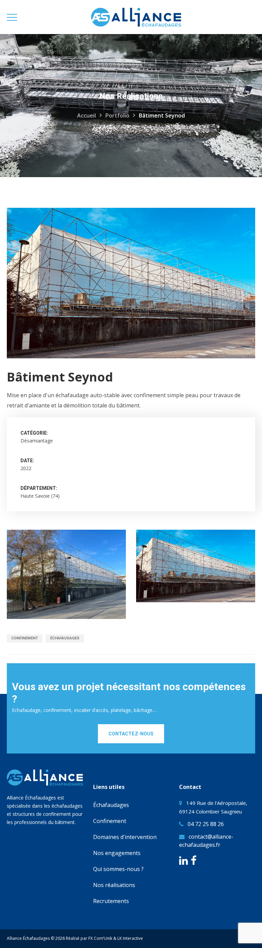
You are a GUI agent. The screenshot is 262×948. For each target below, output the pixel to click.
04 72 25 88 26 (206, 824)
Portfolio (117, 115)
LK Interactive (130, 938)
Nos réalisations (114, 885)
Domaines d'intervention (125, 837)
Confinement (24, 638)
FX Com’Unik (100, 938)
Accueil (86, 115)
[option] (66, 574)
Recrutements (111, 901)
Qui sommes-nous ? (118, 869)
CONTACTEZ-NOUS (131, 733)
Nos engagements (117, 853)
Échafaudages (64, 638)
